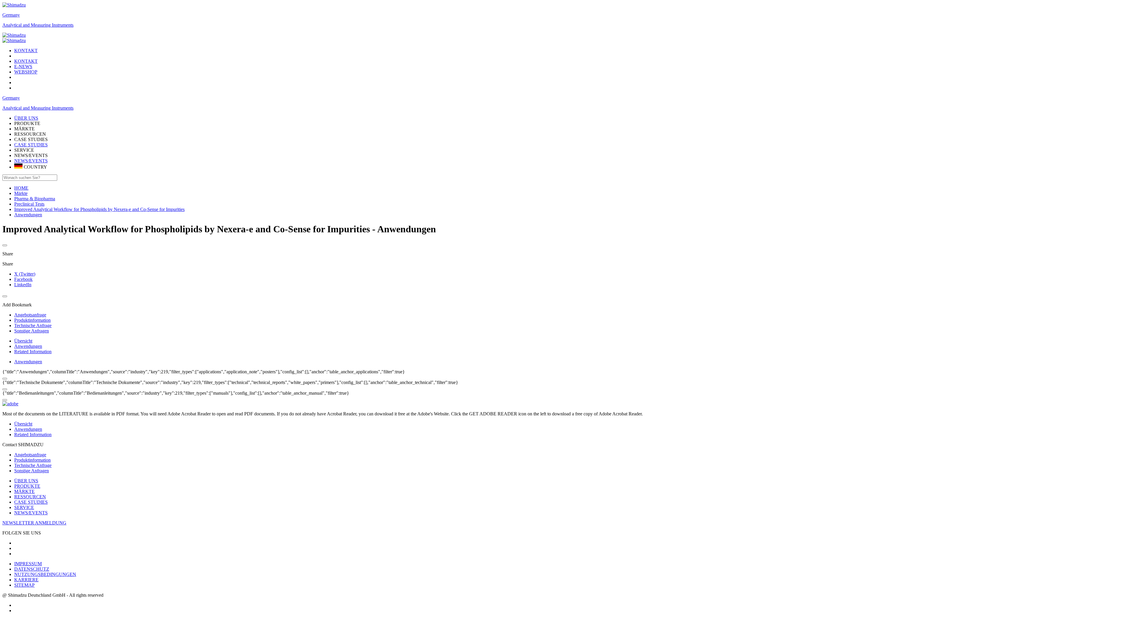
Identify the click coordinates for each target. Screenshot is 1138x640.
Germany (11, 14)
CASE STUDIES (31, 144)
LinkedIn (22, 284)
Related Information (33, 351)
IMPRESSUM (28, 563)
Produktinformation (32, 460)
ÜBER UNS (26, 480)
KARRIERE (26, 579)
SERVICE (24, 507)
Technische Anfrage (33, 465)
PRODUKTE (27, 486)
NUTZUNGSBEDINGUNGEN (45, 574)
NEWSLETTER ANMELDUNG (34, 522)
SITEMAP (24, 585)
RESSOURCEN (30, 496)
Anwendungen (28, 346)
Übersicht (23, 340)
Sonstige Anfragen (31, 470)
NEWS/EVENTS (31, 160)
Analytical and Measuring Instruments (37, 25)
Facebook (23, 279)
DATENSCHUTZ (31, 569)
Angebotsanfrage (30, 454)
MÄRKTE (24, 491)
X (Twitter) (24, 273)
